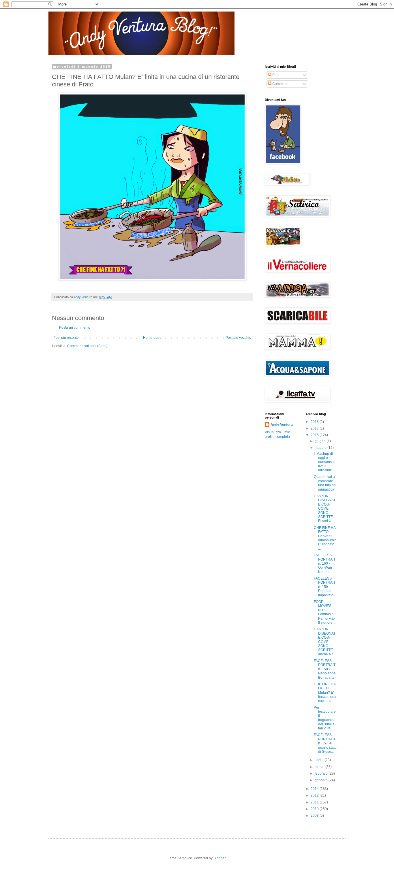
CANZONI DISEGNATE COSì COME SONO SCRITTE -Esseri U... (324, 508)
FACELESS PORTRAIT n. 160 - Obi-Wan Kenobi (324, 563)
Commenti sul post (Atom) (87, 346)
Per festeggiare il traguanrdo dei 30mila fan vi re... (325, 717)
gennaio (322, 780)
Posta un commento (74, 328)
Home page (152, 338)
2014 (315, 789)
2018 (315, 422)
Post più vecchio (238, 338)
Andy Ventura (282, 425)
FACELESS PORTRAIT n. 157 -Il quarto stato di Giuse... (325, 743)
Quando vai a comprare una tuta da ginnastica (325, 483)
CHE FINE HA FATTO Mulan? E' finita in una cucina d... (325, 692)
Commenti (279, 84)
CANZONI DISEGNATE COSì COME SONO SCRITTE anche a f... (324, 641)
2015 (315, 435)
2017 (315, 428)
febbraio (322, 773)
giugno (321, 441)
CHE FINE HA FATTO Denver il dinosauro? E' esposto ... (325, 538)
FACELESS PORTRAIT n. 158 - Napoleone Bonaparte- (325, 669)
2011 (315, 802)
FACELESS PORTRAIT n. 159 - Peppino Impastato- (324, 586)
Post (275, 75)
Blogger (219, 858)
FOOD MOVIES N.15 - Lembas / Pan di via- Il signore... (324, 612)
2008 (315, 816)
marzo (320, 767)
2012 (315, 795)
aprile (319, 760)
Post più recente (66, 338)
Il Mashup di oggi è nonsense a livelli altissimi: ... (325, 462)
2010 (315, 809)
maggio (321, 448)
